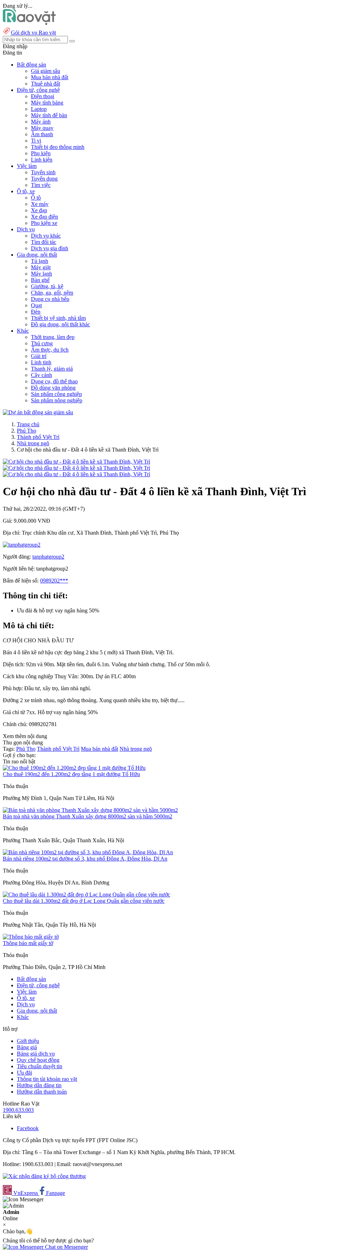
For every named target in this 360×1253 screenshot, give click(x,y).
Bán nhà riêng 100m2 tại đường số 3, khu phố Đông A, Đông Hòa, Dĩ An (85, 859)
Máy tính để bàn (49, 115)
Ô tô (36, 198)
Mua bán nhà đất (49, 77)
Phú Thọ (26, 431)
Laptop (39, 109)
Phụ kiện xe (44, 223)
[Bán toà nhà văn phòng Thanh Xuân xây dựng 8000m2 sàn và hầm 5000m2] (90, 810)
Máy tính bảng (47, 103)
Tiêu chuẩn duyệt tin (39, 1066)
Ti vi (36, 141)
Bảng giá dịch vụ (36, 1054)
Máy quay (42, 128)
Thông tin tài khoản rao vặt (47, 1079)
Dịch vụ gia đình (49, 248)
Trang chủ (28, 424)
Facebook (28, 1128)
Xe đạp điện (44, 217)
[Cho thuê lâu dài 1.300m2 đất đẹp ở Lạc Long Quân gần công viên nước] (86, 895)
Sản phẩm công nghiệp (56, 394)
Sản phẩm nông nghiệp (56, 400)
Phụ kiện (41, 153)
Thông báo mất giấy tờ (28, 943)
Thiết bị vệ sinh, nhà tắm (58, 318)
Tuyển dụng (44, 179)
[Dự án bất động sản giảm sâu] (38, 412)
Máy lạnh (41, 274)
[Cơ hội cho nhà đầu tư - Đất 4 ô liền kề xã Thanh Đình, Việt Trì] (76, 462)
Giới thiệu (28, 1041)
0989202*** (54, 581)
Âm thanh (42, 134)
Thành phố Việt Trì (38, 437)
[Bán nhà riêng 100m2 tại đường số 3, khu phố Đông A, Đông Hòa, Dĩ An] (88, 852)
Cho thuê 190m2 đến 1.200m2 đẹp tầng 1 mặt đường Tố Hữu (71, 774)
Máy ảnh (41, 122)
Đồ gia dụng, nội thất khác (60, 324)
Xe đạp (39, 210)
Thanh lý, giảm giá (52, 369)
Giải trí (38, 356)
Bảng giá (27, 1047)
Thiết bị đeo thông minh (57, 147)
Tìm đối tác (43, 242)
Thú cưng (42, 343)
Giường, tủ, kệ (47, 286)
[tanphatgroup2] (21, 545)
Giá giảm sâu (45, 71)
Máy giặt (41, 267)
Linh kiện (41, 160)
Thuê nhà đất (45, 84)
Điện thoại (42, 96)
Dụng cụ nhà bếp (50, 299)
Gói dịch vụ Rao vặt (33, 33)
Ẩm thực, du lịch (50, 350)
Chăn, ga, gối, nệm (52, 293)
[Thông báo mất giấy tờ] (31, 937)
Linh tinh (41, 362)
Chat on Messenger (66, 1247)
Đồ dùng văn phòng (53, 388)
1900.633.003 (18, 1110)
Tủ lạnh (39, 261)
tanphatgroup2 (48, 557)
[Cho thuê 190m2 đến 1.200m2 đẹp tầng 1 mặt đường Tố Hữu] (74, 768)
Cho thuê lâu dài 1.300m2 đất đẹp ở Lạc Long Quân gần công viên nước (84, 901)
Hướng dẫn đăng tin (39, 1085)
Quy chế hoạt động (38, 1060)
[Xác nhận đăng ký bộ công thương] (44, 1176)
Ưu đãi (24, 1073)
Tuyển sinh (43, 172)
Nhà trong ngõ (33, 443)
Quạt (36, 305)
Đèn (35, 312)
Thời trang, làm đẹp (53, 337)
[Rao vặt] (29, 23)
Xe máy (40, 204)
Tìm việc (41, 185)
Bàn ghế (40, 280)
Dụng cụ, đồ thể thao (54, 381)
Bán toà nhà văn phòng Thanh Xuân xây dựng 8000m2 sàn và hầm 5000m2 (87, 816)
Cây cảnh (41, 375)
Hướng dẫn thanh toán (42, 1092)
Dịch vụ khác (46, 236)
